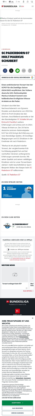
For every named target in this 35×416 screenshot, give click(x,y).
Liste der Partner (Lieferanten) (11, 397)
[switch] (7, 249)
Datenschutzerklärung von (21, 258)
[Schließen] (33, 318)
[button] (32, 6)
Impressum (27, 378)
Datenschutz (19, 378)
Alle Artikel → (28, 291)
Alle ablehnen (17, 408)
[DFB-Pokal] (23, 1)
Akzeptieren (16, 403)
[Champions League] (28, 1)
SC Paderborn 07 (13, 175)
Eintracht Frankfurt (9, 122)
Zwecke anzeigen (17, 413)
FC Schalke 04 (23, 119)
